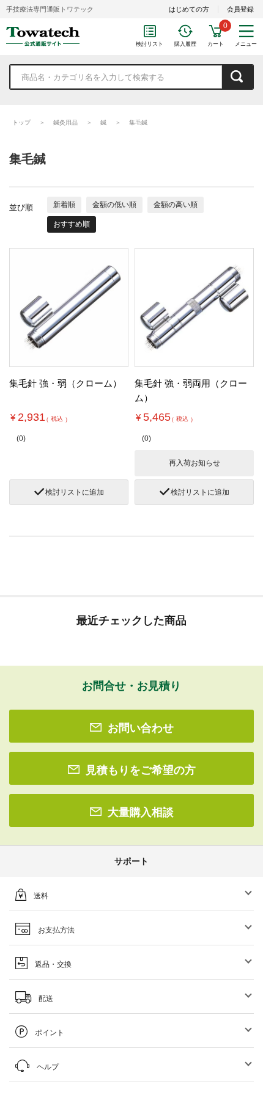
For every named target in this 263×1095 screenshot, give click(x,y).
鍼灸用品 (65, 122)
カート (215, 44)
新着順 (64, 204)
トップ (21, 122)
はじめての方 (189, 9)
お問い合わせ (141, 728)
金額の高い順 (176, 204)
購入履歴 (185, 44)
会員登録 (240, 9)
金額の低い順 (114, 204)
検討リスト (149, 44)
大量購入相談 (141, 812)
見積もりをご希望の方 (141, 770)
